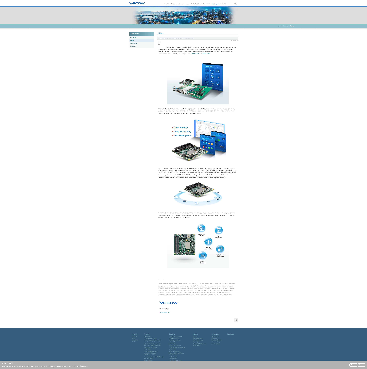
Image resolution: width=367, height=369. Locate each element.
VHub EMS (172, 349)
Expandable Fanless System (152, 343)
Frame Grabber (148, 360)
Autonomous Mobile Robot (176, 353)
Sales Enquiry (215, 343)
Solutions (182, 4)
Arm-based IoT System (150, 347)
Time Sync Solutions (150, 353)
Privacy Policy (197, 345)
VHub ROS (172, 343)
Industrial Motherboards (150, 351)
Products (174, 4)
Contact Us (206, 4)
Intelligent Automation (175, 360)
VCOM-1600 (195, 53)
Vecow (137, 3)
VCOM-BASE (206, 53)
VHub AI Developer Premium (177, 347)
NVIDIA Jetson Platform (175, 336)
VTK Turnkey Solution (150, 355)
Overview (133, 37)
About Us (167, 4)
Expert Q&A (196, 342)
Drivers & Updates (198, 338)
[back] (159, 43)
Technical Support (198, 340)
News (132, 40)
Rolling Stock (173, 358)
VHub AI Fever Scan (175, 342)
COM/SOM (147, 349)
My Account (215, 336)
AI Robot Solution (174, 338)
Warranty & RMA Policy (199, 343)
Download (214, 338)
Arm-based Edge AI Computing (152, 345)
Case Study (133, 43)
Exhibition (133, 46)
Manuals (195, 336)
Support (189, 4)
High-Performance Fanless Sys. (153, 340)
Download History (216, 340)
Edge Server (147, 336)
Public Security (173, 357)
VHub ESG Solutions (175, 345)
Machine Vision (173, 355)
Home (279, 26)
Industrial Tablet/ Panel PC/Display (153, 357)
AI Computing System (150, 338)
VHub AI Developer (174, 351)
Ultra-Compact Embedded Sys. (152, 342)
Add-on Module (148, 358)
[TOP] (236, 320)
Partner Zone (197, 4)
